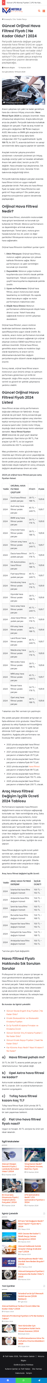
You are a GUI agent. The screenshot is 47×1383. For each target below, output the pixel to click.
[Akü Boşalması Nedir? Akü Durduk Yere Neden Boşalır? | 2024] (9, 1262)
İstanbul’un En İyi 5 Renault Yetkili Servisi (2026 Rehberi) (30, 1296)
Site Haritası (37, 1369)
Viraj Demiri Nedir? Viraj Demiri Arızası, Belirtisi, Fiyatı (34, 1166)
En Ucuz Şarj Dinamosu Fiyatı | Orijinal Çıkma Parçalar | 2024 (10, 1199)
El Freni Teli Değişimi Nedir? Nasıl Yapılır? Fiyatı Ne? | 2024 (31, 1224)
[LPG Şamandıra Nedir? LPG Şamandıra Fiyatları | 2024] (35, 1185)
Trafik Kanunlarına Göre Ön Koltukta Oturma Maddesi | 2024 (31, 1341)
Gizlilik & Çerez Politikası (23, 1365)
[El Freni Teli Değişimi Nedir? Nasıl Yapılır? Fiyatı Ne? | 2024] (9, 1224)
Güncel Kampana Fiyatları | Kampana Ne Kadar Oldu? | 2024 (31, 1274)
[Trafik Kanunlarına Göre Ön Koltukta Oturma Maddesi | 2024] (9, 1341)
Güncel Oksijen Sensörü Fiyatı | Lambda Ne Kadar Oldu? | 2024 (10, 1168)
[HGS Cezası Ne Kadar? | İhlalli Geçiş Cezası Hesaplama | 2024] (9, 1237)
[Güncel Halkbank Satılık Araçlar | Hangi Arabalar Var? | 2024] (9, 1249)
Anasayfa (7, 19)
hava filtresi (34, 766)
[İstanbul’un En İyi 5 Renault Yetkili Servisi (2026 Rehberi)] (9, 1296)
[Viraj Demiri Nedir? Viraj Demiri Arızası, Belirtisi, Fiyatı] (35, 1155)
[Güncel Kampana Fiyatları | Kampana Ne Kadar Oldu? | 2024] (9, 1275)
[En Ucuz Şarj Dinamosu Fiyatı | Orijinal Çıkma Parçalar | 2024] (12, 1185)
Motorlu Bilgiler (9, 68)
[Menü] (43, 12)
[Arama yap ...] (39, 12)
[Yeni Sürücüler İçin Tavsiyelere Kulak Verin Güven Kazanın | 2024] (9, 1328)
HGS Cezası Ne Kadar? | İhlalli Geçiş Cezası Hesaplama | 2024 (29, 1236)
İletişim (29, 1373)
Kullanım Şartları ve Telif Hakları (17, 1369)
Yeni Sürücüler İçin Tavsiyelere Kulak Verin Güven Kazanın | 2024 (29, 1328)
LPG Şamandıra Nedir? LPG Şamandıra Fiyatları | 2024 (35, 1199)
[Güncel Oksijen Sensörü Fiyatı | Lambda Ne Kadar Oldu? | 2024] (12, 1155)
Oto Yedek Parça (20, 19)
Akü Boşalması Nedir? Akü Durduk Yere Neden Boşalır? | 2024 (31, 1261)
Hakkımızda (19, 1373)
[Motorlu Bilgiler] (12, 10)
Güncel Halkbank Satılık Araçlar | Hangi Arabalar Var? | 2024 (29, 1249)
